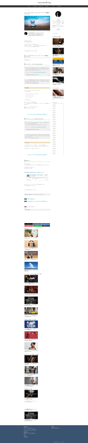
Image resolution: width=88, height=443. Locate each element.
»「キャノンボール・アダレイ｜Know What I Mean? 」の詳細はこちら (37, 114)
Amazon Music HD (29, 206)
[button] (46, 226)
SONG (25, 206)
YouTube (29, 35)
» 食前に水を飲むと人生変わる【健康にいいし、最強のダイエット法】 (34, 172)
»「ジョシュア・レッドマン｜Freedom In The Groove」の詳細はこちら (37, 154)
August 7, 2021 (37, 74)
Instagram (33, 35)
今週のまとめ (33, 206)
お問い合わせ (58, 29)
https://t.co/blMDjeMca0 (42, 72)
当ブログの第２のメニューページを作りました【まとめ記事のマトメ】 (37, 201)
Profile (58, 28)
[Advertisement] (37, 217)
